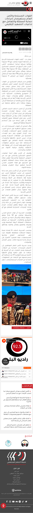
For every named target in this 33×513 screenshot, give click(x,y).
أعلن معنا (16, 476)
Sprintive (11, 493)
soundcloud (16, 501)
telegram (19, 501)
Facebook (7, 501)
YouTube (13, 501)
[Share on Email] (20, 49)
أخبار (28, 328)
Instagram (10, 501)
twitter (26, 501)
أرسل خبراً (17, 480)
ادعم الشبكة (16, 482)
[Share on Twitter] (26, 49)
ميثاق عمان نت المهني (16, 473)
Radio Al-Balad (29, 379)
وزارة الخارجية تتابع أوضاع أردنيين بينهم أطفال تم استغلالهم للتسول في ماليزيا (17, 400)
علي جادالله (28, 56)
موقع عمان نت (14, 3)
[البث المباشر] (3, 505)
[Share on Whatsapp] (23, 49)
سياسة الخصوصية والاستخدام (16, 484)
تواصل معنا (16, 478)
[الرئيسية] (25, 3)
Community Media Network (19, 506)
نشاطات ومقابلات (18, 328)
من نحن (16, 471)
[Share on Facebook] (29, 49)
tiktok (23, 502)
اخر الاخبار (28, 386)
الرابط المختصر (6, 52)
